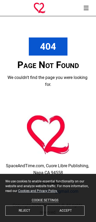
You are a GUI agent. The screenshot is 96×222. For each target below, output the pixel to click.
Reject (24, 210)
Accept (65, 210)
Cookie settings (45, 200)
